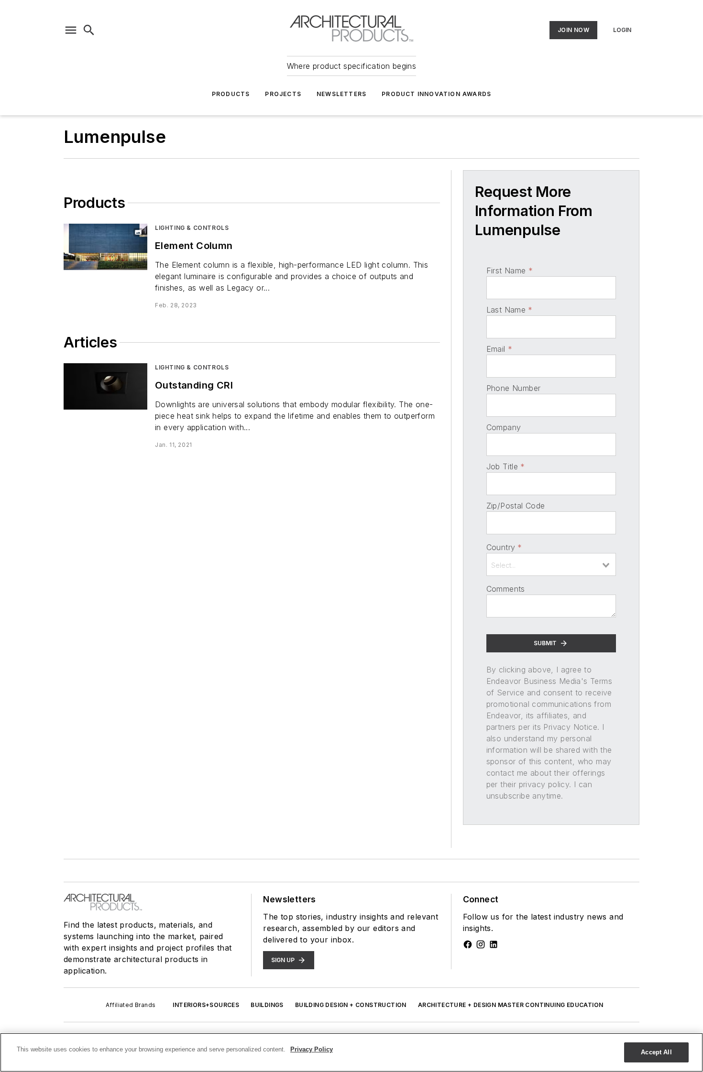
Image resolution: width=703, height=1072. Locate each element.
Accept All (656, 1052)
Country (504, 547)
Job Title (505, 466)
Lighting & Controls (192, 227)
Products (231, 93)
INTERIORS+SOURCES (206, 1004)
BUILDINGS (267, 1004)
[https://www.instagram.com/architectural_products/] (480, 944)
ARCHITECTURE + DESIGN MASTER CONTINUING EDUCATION (511, 1004)
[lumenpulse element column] (105, 247)
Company (503, 427)
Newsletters (341, 93)
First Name (509, 270)
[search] (89, 30)
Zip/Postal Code (515, 505)
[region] (351, 1052)
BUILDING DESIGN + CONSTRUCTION (350, 1004)
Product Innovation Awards (436, 93)
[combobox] (551, 564)
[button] (71, 30)
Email (499, 349)
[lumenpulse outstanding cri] (105, 386)
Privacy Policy (311, 1049)
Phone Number (513, 388)
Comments (505, 589)
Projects (283, 93)
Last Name (509, 309)
